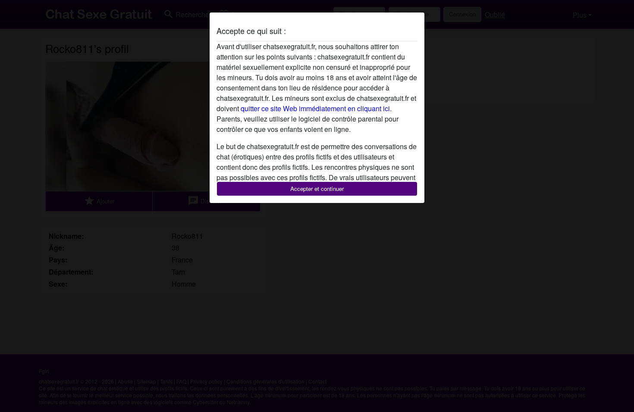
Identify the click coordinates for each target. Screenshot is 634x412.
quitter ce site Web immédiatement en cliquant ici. (316, 108)
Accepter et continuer (317, 188)
